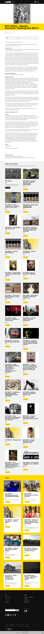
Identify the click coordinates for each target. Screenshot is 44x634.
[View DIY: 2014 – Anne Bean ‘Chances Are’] (13, 220)
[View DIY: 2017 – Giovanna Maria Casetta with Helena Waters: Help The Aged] (31, 512)
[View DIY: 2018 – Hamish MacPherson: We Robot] (12, 540)
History (26, 598)
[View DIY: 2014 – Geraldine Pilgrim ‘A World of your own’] (31, 288)
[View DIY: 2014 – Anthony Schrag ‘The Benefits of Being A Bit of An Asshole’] (31, 220)
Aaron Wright (30, 99)
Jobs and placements (28, 597)
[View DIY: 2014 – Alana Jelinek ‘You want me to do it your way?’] (13, 197)
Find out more (25, 632)
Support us (26, 602)
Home (6, 594)
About (25, 594)
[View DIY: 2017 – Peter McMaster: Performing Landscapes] (12, 567)
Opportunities (8, 33)
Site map (6, 624)
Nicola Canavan (23, 99)
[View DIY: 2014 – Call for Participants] (13, 244)
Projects (7, 598)
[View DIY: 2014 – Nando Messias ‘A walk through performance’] (31, 408)
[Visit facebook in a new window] (8, 615)
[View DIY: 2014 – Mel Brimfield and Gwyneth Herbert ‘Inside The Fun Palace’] (13, 408)
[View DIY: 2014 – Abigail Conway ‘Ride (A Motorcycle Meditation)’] (31, 173)
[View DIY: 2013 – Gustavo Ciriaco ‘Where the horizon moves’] (31, 540)
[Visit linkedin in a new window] (15, 615)
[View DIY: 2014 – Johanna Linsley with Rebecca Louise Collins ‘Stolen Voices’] (31, 333)
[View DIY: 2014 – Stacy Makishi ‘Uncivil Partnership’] (31, 432)
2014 (18, 37)
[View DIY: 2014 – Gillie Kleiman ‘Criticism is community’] (13, 310)
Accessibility (12, 624)
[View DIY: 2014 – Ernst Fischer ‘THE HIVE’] (31, 265)
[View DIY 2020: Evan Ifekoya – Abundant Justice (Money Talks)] (31, 567)
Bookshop (7, 602)
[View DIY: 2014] (13, 173)
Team (25, 595)
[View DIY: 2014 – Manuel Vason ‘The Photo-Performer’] (31, 384)
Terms (27, 624)
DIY (14, 33)
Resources (7, 601)
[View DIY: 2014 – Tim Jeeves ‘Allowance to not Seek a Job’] (31, 455)
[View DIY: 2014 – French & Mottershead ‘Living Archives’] (13, 288)
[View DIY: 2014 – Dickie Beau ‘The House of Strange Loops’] (13, 265)
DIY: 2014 (15, 164)
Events (6, 595)
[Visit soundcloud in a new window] (13, 615)
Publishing (7, 599)
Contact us (26, 601)
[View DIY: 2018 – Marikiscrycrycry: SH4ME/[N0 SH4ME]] (12, 486)
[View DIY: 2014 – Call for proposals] (31, 244)
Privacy (22, 624)
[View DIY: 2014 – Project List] (13, 432)
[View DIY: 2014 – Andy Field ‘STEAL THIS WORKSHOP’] (31, 197)
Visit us (26, 599)
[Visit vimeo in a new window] (10, 615)
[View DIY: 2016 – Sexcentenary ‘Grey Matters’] (31, 486)
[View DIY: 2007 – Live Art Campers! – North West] (12, 512)
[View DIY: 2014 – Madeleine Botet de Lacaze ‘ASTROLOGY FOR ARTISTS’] (13, 384)
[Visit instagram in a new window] (6, 615)
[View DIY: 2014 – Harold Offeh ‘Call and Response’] (31, 310)
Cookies (18, 624)
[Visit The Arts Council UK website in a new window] (22, 629)
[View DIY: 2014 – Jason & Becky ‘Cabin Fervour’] (13, 333)
